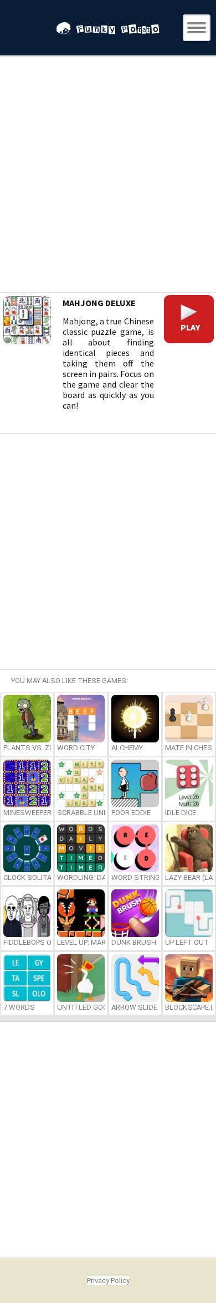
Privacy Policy (108, 1280)
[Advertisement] (108, 176)
